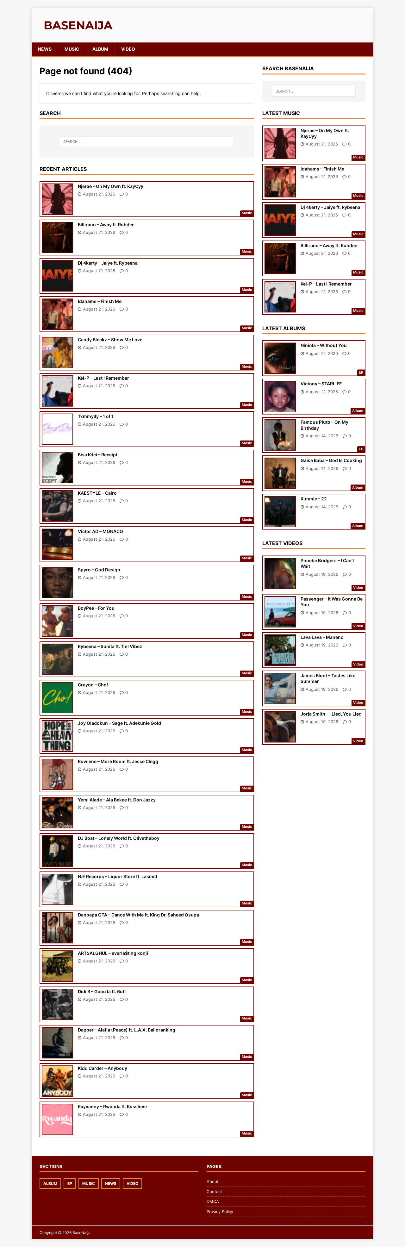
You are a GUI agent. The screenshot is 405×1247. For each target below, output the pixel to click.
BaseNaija (81, 1232)
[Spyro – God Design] (57, 593)
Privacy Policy (220, 1211)
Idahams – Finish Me (100, 301)
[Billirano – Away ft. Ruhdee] (57, 248)
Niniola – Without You (324, 345)
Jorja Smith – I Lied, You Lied (331, 714)
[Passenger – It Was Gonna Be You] (280, 623)
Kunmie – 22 (314, 498)
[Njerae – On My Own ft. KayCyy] (57, 210)
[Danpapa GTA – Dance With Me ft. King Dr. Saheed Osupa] (57, 939)
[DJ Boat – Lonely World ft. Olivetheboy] (57, 862)
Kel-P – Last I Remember (103, 378)
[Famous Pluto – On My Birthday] (280, 446)
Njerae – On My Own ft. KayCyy (110, 186)
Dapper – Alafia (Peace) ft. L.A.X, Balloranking (126, 1029)
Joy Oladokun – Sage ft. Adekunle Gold (119, 723)
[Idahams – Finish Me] (57, 325)
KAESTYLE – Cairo (97, 493)
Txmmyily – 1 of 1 (96, 416)
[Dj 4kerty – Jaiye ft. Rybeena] (57, 287)
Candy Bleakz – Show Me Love (110, 339)
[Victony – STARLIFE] (280, 408)
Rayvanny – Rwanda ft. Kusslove (112, 1106)
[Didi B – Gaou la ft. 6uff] (57, 1015)
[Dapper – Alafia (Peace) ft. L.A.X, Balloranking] (57, 1054)
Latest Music (281, 113)
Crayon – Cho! (93, 684)
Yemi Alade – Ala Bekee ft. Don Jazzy (117, 799)
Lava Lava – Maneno (322, 637)
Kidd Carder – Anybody (102, 1068)
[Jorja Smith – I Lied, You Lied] (280, 738)
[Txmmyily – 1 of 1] (57, 440)
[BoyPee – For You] (57, 632)
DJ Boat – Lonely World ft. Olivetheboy (118, 838)
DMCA (213, 1201)
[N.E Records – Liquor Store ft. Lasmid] (57, 900)
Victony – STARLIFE (321, 383)
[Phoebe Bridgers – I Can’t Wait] (280, 585)
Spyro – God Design (99, 569)
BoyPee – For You (96, 608)
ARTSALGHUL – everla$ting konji (113, 953)
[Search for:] (146, 141)
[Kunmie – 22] (280, 523)
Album (100, 49)
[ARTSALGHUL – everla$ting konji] (57, 977)
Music (72, 49)
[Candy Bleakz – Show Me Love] (57, 363)
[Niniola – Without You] (280, 369)
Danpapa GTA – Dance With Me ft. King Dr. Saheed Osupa (138, 914)
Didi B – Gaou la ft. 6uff (102, 991)
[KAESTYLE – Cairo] (57, 517)
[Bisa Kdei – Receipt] (57, 478)
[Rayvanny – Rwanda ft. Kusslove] (57, 1130)
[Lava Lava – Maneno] (280, 661)
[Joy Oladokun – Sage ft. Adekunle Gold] (57, 747)
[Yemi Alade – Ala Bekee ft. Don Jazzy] (57, 823)
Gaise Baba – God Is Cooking (331, 460)
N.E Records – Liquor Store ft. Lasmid (117, 876)
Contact (214, 1191)
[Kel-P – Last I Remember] (57, 402)
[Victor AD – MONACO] (57, 555)
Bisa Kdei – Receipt (97, 454)
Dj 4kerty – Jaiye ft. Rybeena (108, 263)
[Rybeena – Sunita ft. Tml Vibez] (57, 670)
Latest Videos (282, 543)
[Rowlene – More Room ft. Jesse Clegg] (57, 785)
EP (69, 1183)
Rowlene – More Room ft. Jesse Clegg (118, 761)
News (45, 49)
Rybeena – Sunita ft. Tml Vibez (110, 646)
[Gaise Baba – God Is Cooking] (280, 484)
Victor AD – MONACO (100, 531)
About (213, 1181)
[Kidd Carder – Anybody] (57, 1092)
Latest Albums (283, 328)
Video (128, 49)
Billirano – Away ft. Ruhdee (106, 224)
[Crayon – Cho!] (57, 708)
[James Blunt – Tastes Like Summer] (280, 700)
